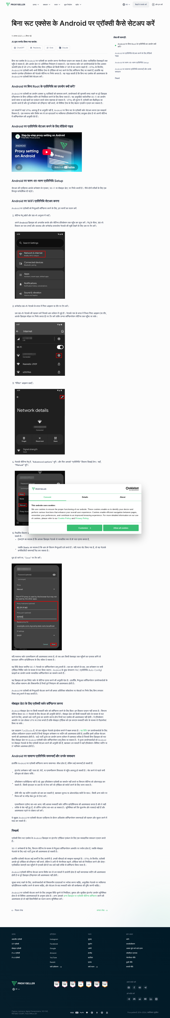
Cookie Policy (64, 518)
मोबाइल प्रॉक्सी (16, 948)
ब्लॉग (127, 939)
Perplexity (37, 48)
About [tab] (122, 497)
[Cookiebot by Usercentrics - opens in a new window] (128, 489)
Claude (65, 48)
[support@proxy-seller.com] (129, 987)
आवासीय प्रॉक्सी (17, 939)
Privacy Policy (82, 518)
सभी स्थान (91, 967)
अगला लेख (100, 910)
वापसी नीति (129, 967)
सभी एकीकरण (54, 967)
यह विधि (83, 731)
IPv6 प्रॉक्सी (16, 958)
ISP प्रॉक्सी (15, 944)
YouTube (53, 958)
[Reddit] (140, 999)
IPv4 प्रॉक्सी (16, 953)
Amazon (53, 953)
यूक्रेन (90, 944)
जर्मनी (90, 948)
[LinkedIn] (151, 999)
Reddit (52, 962)
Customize (83, 528)
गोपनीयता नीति (130, 958)
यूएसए (90, 939)
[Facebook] (134, 987)
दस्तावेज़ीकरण (130, 944)
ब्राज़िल (90, 958)
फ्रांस (90, 962)
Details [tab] (85, 497)
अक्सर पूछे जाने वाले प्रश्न (134, 948)
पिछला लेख (19, 910)
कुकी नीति (129, 962)
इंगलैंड (90, 953)
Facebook (54, 944)
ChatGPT (20, 48)
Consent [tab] (47, 497)
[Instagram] (156, 999)
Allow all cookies (120, 528)
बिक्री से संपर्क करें (141, 4)
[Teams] (140, 987)
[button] (136, 45)
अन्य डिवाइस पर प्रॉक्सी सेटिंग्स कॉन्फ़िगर (80, 896)
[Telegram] (145, 987)
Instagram (54, 939)
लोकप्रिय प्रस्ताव (131, 953)
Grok (51, 48)
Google (53, 948)
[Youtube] (145, 999)
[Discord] (134, 999)
